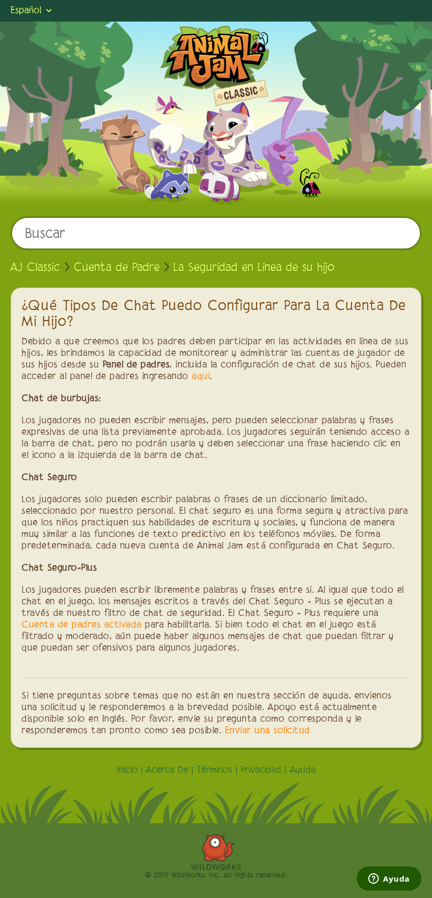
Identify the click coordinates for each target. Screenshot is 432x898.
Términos (214, 770)
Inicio (127, 770)
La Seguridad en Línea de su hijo (254, 268)
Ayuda (303, 770)
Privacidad (261, 770)
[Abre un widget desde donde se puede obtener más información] (389, 879)
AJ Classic (35, 268)
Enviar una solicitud (267, 731)
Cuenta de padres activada (82, 625)
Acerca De (167, 770)
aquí (201, 377)
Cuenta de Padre (117, 268)
